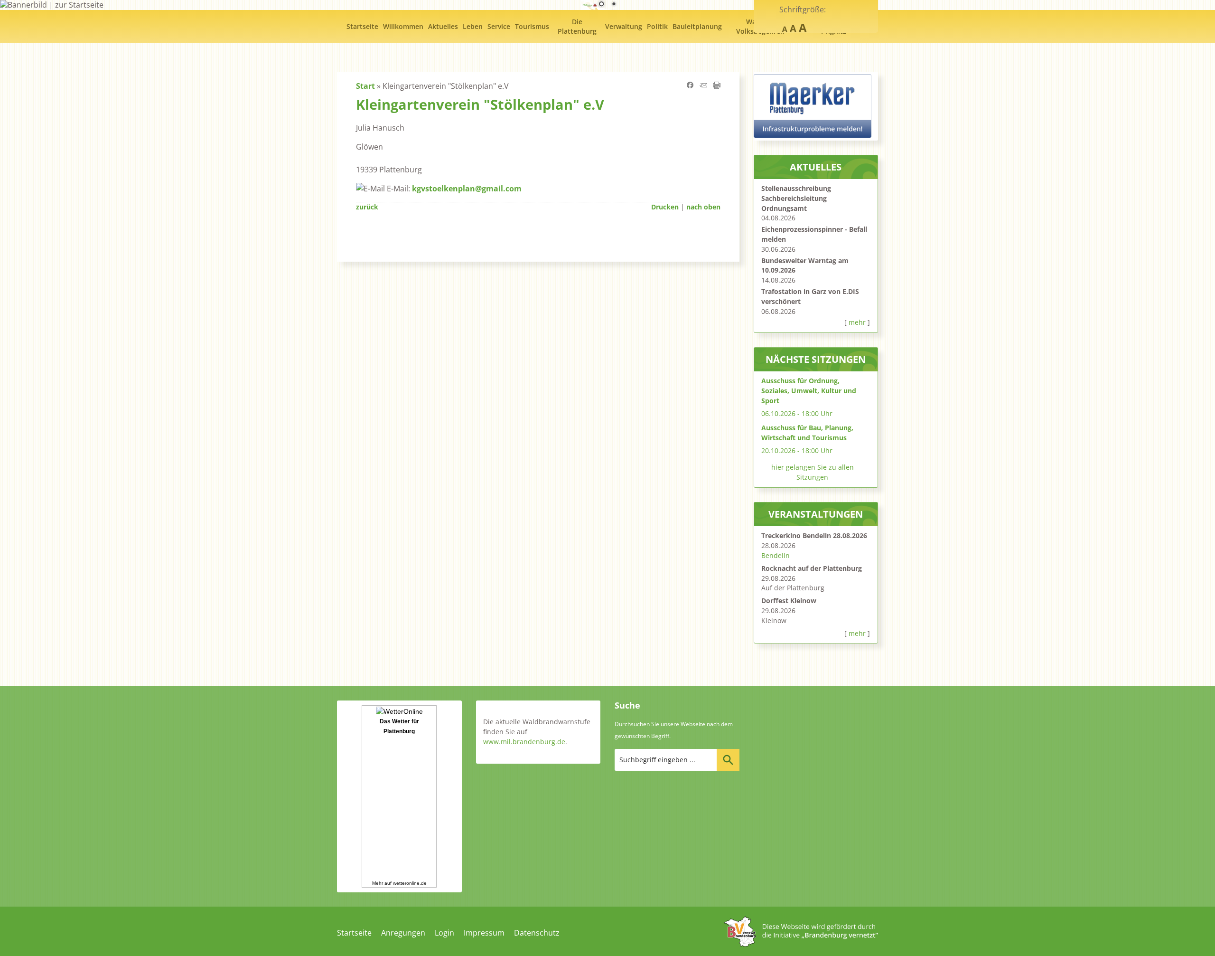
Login (444, 933)
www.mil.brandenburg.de (524, 741)
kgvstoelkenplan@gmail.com (467, 188)
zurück (367, 206)
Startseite (354, 933)
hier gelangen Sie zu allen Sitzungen (812, 472)
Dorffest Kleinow (788, 600)
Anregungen (403, 933)
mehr (857, 322)
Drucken (665, 206)
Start (365, 86)
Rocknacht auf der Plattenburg (811, 568)
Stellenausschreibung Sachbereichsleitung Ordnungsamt (796, 198)
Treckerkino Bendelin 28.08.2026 (814, 535)
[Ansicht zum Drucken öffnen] (716, 86)
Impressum (484, 933)
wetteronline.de (410, 883)
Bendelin (775, 555)
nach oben (703, 206)
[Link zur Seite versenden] (703, 86)
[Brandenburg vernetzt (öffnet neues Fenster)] (801, 943)
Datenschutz (537, 933)
